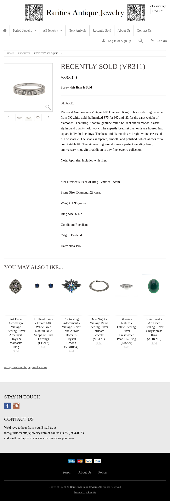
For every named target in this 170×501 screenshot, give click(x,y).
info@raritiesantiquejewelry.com (25, 367)
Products (24, 53)
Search (66, 472)
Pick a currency (157, 6)
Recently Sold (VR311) (48, 53)
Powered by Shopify (85, 492)
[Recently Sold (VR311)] (19, 117)
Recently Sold (102, 30)
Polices (103, 472)
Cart (161, 41)
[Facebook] (7, 406)
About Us (124, 30)
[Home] (5, 30)
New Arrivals (77, 30)
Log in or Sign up (119, 41)
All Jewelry (50, 30)
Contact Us (144, 30)
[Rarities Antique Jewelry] (85, 11)
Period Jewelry (22, 30)
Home (10, 53)
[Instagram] (16, 406)
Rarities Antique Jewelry (83, 486)
